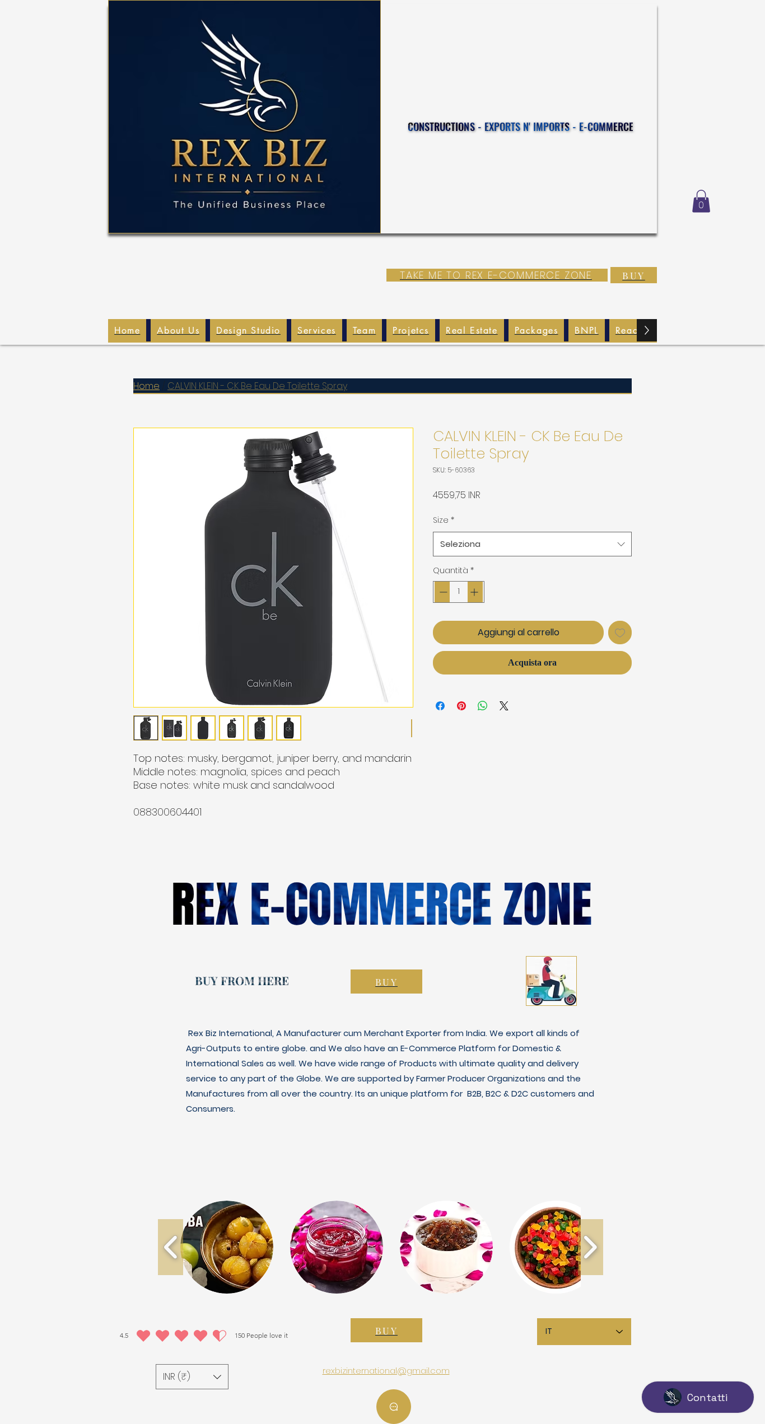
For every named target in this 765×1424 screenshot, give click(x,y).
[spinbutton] (459, 592)
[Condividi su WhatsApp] (482, 706)
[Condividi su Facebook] (440, 706)
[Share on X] (504, 706)
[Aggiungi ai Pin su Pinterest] (461, 706)
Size (443, 520)
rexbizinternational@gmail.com (386, 1370)
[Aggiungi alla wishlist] (620, 632)
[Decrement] (442, 592)
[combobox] (532, 544)
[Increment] (475, 592)
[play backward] (170, 1247)
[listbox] (192, 1376)
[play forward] (590, 1247)
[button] (701, 201)
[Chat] (393, 1406)
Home (146, 386)
